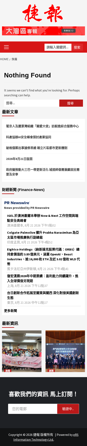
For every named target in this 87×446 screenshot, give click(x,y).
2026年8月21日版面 (19, 159)
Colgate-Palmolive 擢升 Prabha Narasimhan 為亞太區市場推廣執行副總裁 (43, 234)
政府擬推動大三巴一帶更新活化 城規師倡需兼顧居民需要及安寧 (43, 172)
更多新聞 (10, 311)
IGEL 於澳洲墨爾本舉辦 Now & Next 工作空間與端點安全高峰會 (42, 218)
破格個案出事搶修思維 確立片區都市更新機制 (36, 148)
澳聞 (7, 371)
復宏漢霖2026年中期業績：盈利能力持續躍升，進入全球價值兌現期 (42, 278)
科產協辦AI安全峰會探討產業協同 (28, 137)
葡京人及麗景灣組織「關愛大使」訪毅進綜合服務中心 (42, 126)
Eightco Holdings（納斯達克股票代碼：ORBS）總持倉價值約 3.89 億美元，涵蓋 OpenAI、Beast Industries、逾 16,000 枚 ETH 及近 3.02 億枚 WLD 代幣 (43, 256)
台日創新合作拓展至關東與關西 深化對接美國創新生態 (43, 295)
